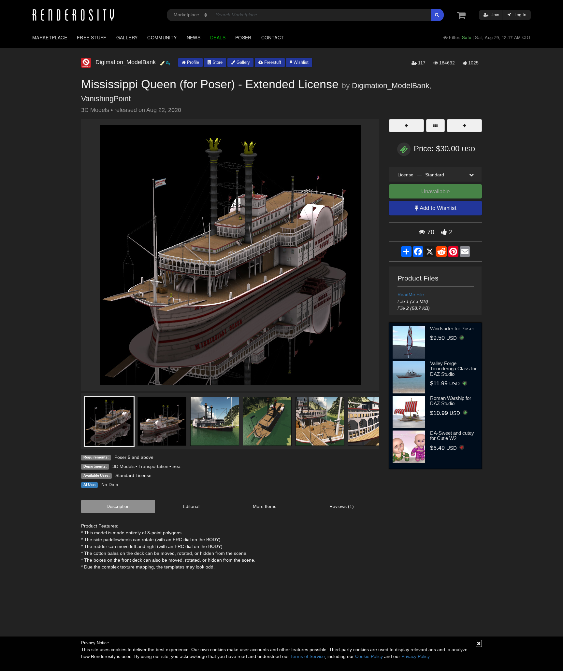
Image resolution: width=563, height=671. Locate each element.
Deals (217, 37)
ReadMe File (410, 294)
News (193, 37)
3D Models (123, 466)
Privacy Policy (415, 656)
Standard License (133, 475)
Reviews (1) (341, 506)
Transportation (153, 466)
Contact (272, 37)
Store (217, 62)
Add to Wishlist (437, 208)
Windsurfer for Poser (452, 328)
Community (162, 37)
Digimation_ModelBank (390, 85)
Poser (243, 37)
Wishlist (300, 62)
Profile (192, 62)
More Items (264, 506)
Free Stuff (92, 37)
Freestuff (272, 62)
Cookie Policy (369, 656)
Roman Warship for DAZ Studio (450, 400)
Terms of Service (307, 656)
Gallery (127, 37)
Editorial (191, 506)
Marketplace (49, 37)
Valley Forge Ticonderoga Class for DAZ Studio (453, 369)
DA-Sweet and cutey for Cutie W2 (452, 435)
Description (118, 506)
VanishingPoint (106, 98)
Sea (176, 466)
